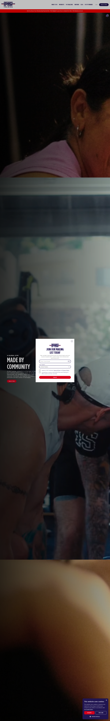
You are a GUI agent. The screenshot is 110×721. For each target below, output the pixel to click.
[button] (95, 717)
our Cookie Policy (88, 709)
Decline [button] (101, 712)
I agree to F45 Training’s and (55, 370)
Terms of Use (57, 370)
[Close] (72, 341)
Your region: (42, 364)
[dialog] (95, 708)
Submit (55, 377)
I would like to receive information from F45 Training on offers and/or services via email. (55, 373)
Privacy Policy (65, 370)
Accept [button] (89, 712)
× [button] (106, 700)
